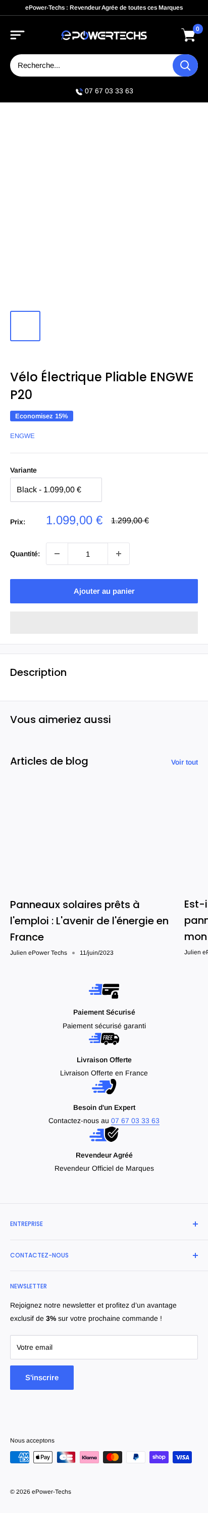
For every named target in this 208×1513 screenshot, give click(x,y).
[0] (189, 35)
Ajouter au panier (104, 591)
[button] (104, 622)
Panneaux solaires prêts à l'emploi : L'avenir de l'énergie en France (89, 920)
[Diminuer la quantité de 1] (57, 553)
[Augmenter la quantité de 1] (118, 553)
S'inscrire (42, 1377)
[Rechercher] (185, 65)
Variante (23, 470)
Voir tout (184, 762)
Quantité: (25, 554)
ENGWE (22, 436)
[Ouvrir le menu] (17, 35)
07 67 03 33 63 (109, 91)
